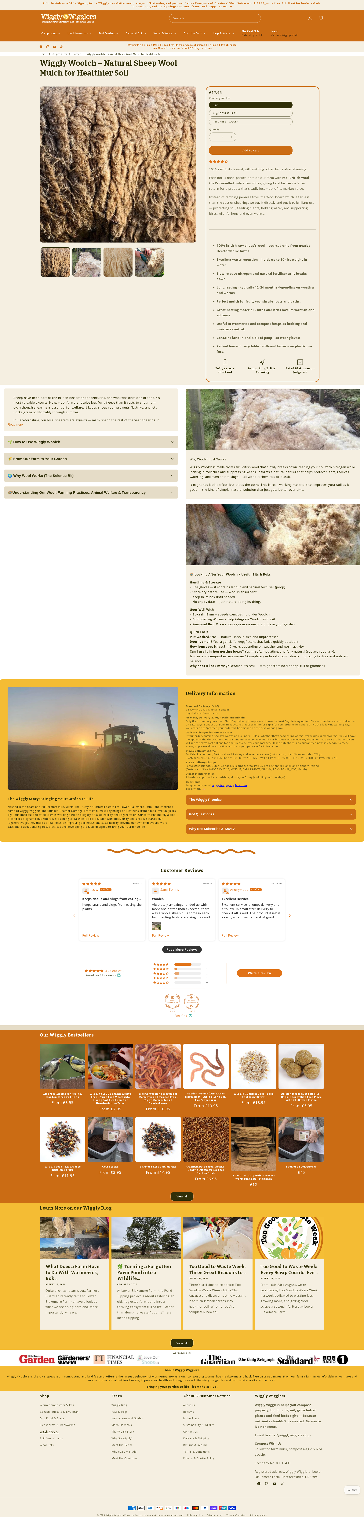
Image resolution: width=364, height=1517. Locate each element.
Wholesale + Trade (123, 1451)
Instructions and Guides (127, 1418)
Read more (15, 424)
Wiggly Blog (119, 1405)
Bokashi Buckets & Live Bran (59, 1411)
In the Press (191, 1418)
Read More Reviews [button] (182, 949)
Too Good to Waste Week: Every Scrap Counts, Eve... (289, 1269)
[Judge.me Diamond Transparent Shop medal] (191, 1001)
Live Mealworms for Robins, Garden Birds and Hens (62, 1095)
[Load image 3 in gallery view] (118, 262)
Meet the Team (121, 1445)
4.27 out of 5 (114, 971)
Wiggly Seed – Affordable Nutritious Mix (63, 1168)
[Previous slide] (74, 915)
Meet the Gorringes (124, 1458)
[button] (218, 161)
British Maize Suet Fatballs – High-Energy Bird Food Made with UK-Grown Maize (301, 1097)
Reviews (188, 1411)
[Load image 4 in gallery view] (149, 262)
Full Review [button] (90, 935)
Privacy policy (215, 1514)
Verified (181, 1016)
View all (182, 1196)
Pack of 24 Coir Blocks (301, 1166)
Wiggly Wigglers (115, 1515)
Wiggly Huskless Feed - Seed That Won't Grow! (254, 1095)
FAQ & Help (119, 1411)
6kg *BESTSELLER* (225, 113)
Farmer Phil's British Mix (158, 1166)
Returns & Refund (195, 1445)
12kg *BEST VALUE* (225, 121)
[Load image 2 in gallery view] (86, 262)
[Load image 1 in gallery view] (55, 262)
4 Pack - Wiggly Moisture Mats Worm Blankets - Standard (253, 1177)
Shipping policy (258, 1514)
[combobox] (215, 18)
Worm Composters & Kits (57, 1405)
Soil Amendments (51, 1438)
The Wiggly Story (122, 1431)
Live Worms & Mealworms (57, 1425)
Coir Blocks (110, 1166)
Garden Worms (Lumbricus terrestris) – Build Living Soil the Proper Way (206, 1097)
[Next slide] (290, 915)
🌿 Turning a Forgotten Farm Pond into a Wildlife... (144, 1272)
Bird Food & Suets (52, 1418)
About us (189, 1405)
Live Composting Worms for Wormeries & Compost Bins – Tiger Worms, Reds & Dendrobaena (158, 1098)
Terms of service (236, 1514)
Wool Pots (47, 1445)
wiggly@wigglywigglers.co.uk (229, 785)
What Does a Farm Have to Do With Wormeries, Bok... (73, 1272)
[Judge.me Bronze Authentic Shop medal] (172, 1001)
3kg (215, 105)
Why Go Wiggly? (122, 1438)
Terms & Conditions (196, 1451)
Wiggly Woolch (49, 1431)
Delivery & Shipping (196, 1438)
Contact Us (190, 1431)
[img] (91, 884)
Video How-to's (121, 1425)
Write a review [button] (259, 973)
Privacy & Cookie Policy (199, 1458)
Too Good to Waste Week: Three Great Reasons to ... (218, 1269)
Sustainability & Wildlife (198, 1425)
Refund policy (195, 1514)
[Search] (256, 18)
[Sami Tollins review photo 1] (156, 925)
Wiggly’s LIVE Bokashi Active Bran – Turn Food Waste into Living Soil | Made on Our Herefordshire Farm (110, 1098)
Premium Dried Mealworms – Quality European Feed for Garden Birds (205, 1170)
